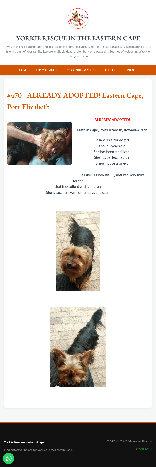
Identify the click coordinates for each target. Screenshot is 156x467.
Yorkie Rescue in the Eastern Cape (78, 38)
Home (23, 70)
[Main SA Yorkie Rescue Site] (78, 27)
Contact (130, 70)
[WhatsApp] (8, 458)
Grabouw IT (145, 448)
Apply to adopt (47, 70)
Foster (110, 70)
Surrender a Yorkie (82, 70)
